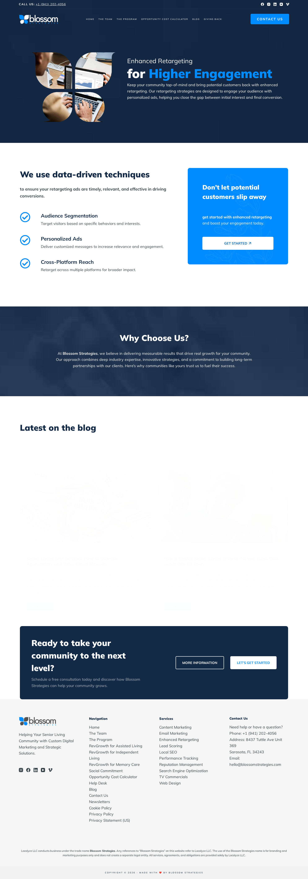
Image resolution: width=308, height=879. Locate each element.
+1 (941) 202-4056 (51, 4)
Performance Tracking (178, 758)
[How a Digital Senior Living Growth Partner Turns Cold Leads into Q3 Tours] (222, 506)
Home (90, 19)
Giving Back (213, 19)
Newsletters (99, 801)
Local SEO (168, 752)
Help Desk (98, 783)
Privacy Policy (101, 814)
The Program (127, 19)
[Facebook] (262, 4)
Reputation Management (181, 764)
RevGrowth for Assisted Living (115, 745)
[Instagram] (268, 4)
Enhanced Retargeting (179, 739)
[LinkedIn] (275, 4)
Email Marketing (173, 733)
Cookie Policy (100, 807)
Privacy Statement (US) (109, 820)
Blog (196, 19)
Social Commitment (106, 770)
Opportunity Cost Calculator (164, 19)
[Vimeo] (287, 4)
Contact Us (270, 19)
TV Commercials (173, 776)
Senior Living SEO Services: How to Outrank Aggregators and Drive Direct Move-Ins (72, 561)
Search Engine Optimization (183, 770)
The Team (105, 19)
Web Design (170, 783)
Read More (42, 605)
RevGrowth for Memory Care (114, 764)
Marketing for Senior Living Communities (76, 550)
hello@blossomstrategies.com (255, 764)
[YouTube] (281, 4)
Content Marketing (175, 727)
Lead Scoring (170, 745)
